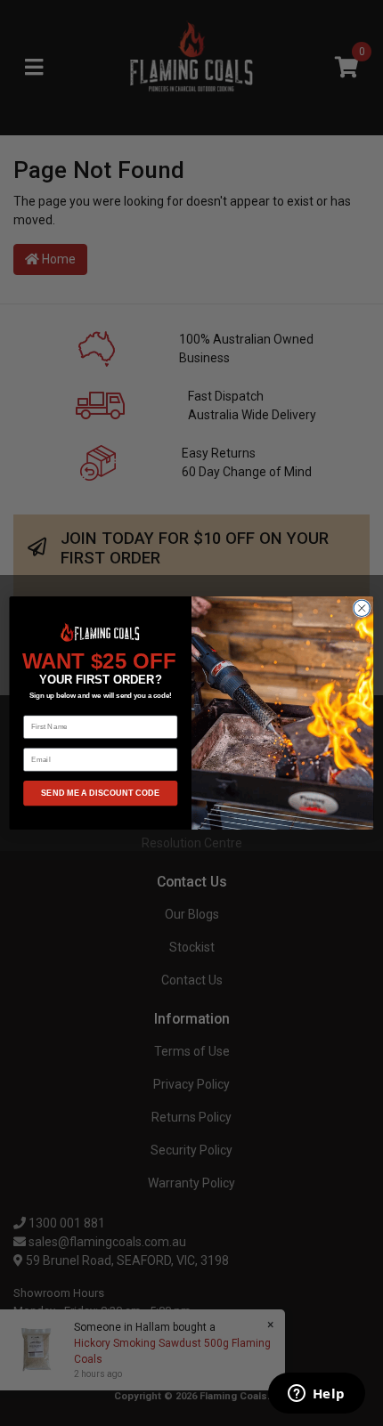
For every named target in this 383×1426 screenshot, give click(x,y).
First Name (42, 708)
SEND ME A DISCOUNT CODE (100, 793)
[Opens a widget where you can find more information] (316, 1395)
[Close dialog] (362, 608)
